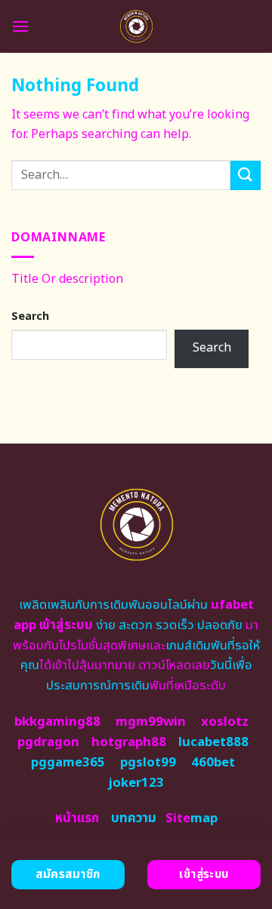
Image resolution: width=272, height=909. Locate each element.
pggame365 (68, 762)
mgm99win (151, 722)
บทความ (133, 818)
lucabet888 (213, 742)
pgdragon (48, 742)
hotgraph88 (128, 742)
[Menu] (20, 26)
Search (30, 316)
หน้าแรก (77, 818)
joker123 (136, 783)
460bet (213, 762)
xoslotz (225, 722)
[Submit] (245, 175)
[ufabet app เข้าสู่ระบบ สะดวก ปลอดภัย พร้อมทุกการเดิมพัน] (136, 26)
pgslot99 (148, 762)
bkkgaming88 (57, 722)
